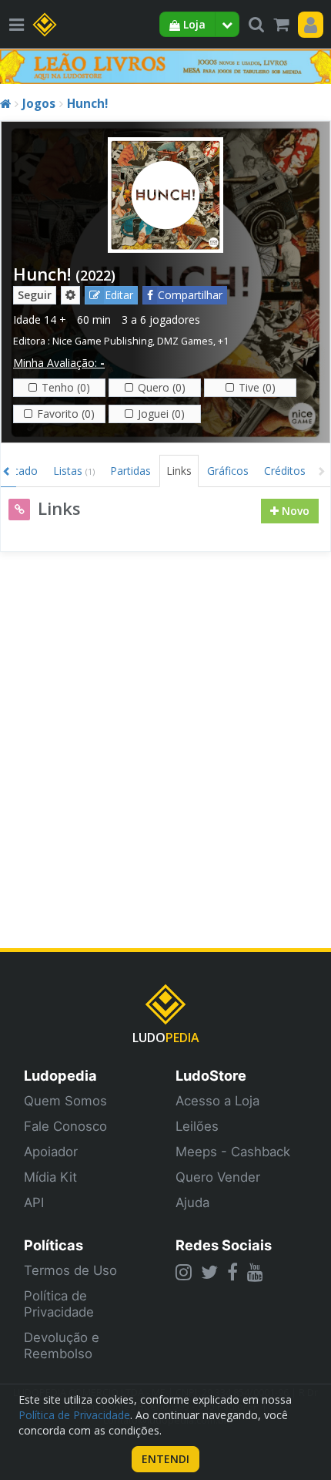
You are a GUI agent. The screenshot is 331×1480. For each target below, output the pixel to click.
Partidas (130, 470)
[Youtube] (255, 1272)
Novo (294, 510)
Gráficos (228, 470)
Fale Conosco (65, 1126)
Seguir (35, 295)
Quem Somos (65, 1100)
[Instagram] (184, 1272)
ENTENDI (165, 1458)
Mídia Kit (50, 1177)
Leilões (197, 1126)
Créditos (285, 470)
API (34, 1202)
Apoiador (51, 1151)
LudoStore (211, 1075)
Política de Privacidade (59, 1304)
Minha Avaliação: (59, 362)
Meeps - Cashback (233, 1151)
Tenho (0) (66, 387)
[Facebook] (232, 1272)
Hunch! (87, 104)
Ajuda (192, 1202)
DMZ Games (185, 341)
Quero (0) (162, 387)
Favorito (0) (66, 413)
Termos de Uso (70, 1270)
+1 (223, 341)
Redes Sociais (224, 1244)
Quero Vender (218, 1177)
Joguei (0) (161, 413)
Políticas (53, 1244)
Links (179, 470)
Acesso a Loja (217, 1100)
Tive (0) (257, 387)
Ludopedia (60, 1075)
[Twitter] (209, 1272)
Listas (74, 470)
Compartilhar (190, 295)
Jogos (38, 104)
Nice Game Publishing (102, 341)
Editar (119, 295)
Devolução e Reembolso (61, 1345)
